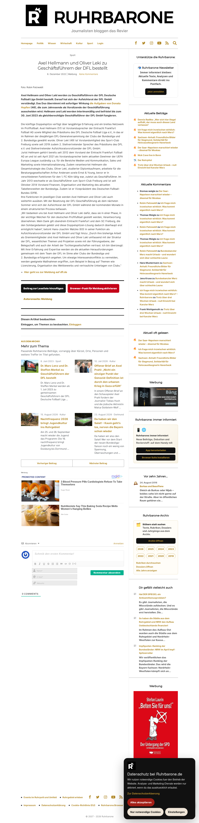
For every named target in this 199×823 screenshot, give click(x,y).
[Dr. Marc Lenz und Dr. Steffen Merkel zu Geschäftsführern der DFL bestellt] (29, 366)
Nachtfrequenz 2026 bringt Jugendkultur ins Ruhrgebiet (54, 423)
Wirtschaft (66, 43)
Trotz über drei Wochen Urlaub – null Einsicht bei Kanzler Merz (157, 166)
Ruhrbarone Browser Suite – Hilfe (118, 805)
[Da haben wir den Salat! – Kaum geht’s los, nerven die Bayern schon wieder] (83, 419)
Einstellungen (176, 812)
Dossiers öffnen (144, 566)
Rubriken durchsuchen (148, 563)
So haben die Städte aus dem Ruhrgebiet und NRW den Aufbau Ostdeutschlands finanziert (156, 622)
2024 (161, 549)
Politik (40, 43)
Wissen (52, 43)
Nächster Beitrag (98, 463)
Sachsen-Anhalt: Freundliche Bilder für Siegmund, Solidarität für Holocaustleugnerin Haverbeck (157, 140)
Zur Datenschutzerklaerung (143, 793)
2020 (161, 556)
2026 (140, 549)
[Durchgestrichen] (48, 564)
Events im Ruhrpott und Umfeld (40, 797)
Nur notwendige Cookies (145, 812)
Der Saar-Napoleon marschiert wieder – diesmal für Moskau (158, 148)
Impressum (30, 805)
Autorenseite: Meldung (37, 298)
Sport (90, 43)
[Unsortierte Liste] (57, 564)
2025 (151, 549)
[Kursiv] (39, 564)
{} (70, 563)
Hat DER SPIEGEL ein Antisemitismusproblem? (152, 596)
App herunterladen (156, 450)
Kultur (79, 43)
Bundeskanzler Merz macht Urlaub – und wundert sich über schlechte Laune (158, 254)
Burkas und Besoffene (151, 486)
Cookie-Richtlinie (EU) (83, 805)
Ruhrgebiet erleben (72, 797)
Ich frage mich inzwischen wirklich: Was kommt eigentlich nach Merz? (156, 131)
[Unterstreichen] (44, 564)
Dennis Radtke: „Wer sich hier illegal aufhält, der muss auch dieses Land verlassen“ (157, 122)
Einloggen (75, 324)
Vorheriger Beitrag (47, 463)
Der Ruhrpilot (145, 160)
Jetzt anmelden (156, 91)
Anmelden (118, 543)
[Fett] (35, 564)
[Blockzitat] (61, 564)
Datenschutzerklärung (53, 805)
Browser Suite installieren (156, 457)
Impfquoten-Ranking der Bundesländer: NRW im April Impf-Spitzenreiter (157, 649)
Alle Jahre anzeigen (146, 570)
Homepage (26, 43)
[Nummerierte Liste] (53, 564)
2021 (150, 556)
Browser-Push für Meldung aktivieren (93, 288)
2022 (140, 556)
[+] (74, 563)
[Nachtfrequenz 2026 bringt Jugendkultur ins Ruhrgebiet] (29, 419)
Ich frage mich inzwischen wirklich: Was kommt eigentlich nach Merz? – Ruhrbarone (159, 294)
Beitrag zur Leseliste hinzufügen (43, 288)
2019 (171, 556)
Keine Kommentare (88, 74)
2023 (171, 549)
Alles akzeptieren (141, 802)
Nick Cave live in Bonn (149, 155)
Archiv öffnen (155, 540)
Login (100, 43)
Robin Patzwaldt (148, 203)
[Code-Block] (66, 564)
